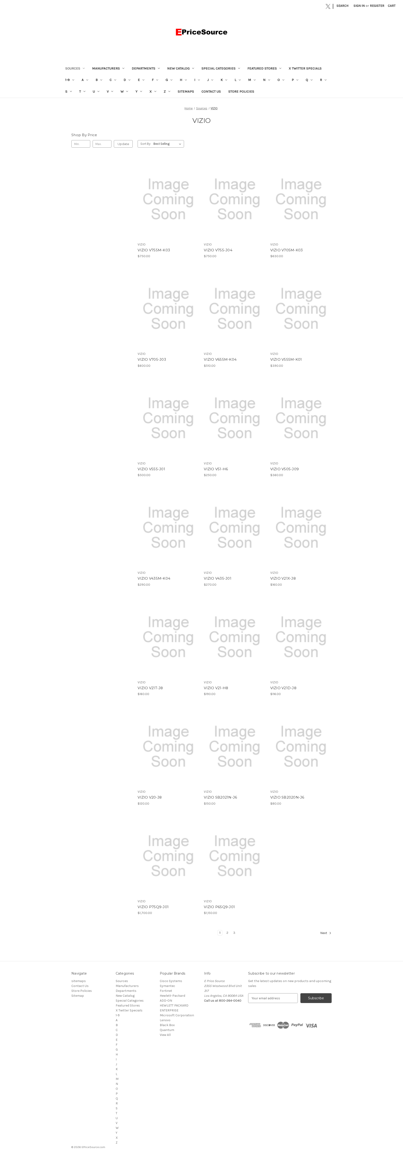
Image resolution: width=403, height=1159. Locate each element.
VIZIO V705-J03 (152, 359)
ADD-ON (166, 1001)
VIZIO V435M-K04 (154, 578)
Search (342, 6)
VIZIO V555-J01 (151, 469)
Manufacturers (106, 68)
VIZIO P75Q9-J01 (153, 907)
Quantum (167, 1030)
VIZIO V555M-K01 (286, 359)
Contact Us (211, 91)
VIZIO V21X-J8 (283, 578)
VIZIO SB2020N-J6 (287, 797)
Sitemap (77, 996)
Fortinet (166, 991)
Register (377, 6)
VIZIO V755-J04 (218, 250)
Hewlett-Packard (172, 996)
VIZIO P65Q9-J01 (219, 907)
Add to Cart (168, 203)
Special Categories (219, 68)
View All (165, 1035)
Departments (143, 68)
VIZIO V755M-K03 (154, 250)
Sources (72, 68)
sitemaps (186, 91)
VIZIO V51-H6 (216, 469)
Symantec (167, 986)
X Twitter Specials (305, 68)
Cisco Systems (171, 981)
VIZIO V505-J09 (284, 469)
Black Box (167, 1025)
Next (324, 933)
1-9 (67, 80)
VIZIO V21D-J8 (283, 688)
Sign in (359, 6)
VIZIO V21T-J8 (150, 688)
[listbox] (168, 143)
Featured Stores (262, 68)
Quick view (168, 195)
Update (123, 144)
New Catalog (178, 68)
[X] (328, 6)
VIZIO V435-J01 (217, 578)
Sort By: (145, 143)
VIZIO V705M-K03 (286, 250)
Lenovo (165, 1020)
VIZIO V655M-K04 (220, 359)
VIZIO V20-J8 (150, 797)
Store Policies (241, 91)
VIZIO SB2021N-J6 (220, 797)
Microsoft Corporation (177, 1015)
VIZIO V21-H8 (216, 688)
